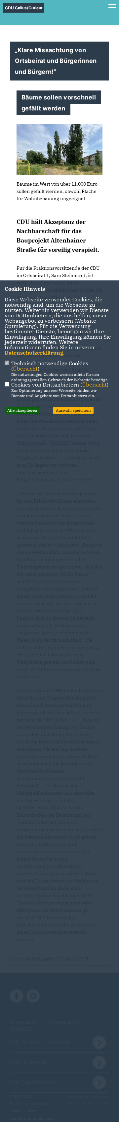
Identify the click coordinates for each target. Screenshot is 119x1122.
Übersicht (25, 368)
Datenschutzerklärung (34, 352)
